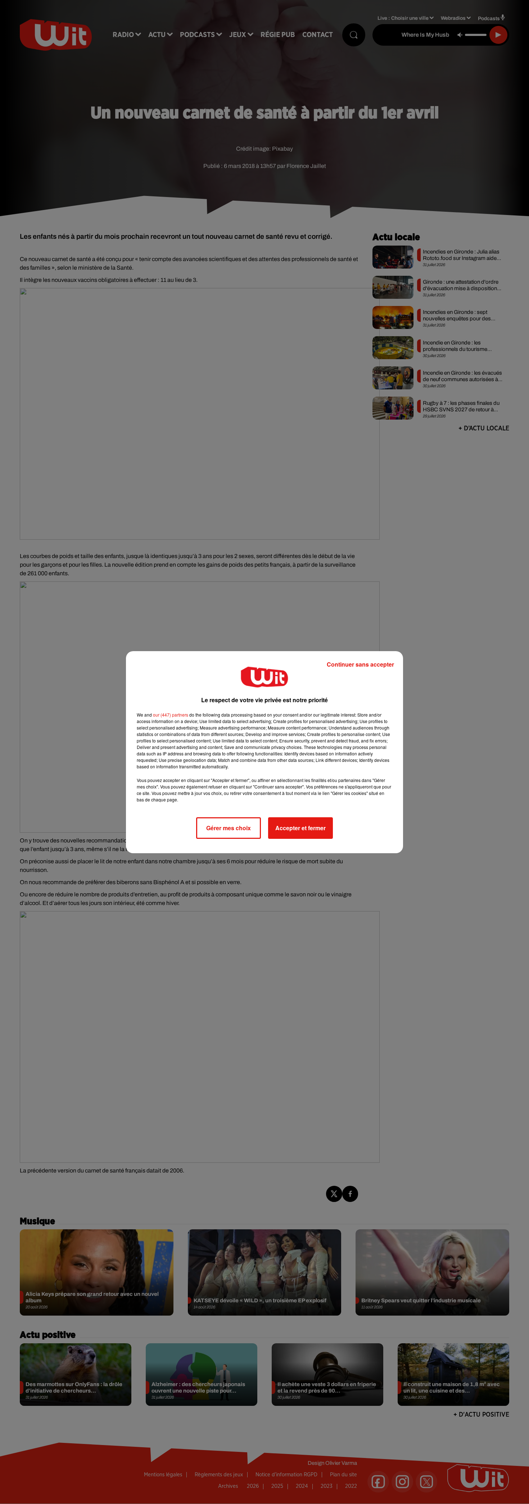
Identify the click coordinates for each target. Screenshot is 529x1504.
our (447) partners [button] (170, 715)
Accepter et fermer (300, 828)
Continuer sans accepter (360, 664)
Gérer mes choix (228, 828)
